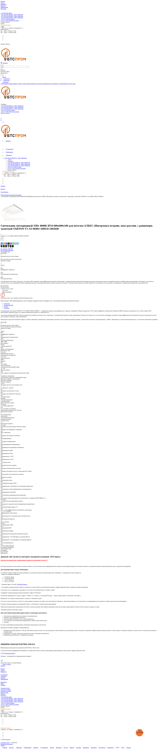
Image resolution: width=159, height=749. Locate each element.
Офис (2, 683)
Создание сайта (5, 742)
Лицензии (3, 676)
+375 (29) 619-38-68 (12, 17)
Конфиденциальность (7, 744)
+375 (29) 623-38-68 (12, 16)
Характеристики (8, 305)
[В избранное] (2, 238)
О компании (4, 674)
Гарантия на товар (6, 691)
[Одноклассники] (4, 244)
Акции (3, 670)
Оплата (6, 306)
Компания (3, 671)
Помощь (3, 685)
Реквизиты (4, 682)
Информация (4, 679)
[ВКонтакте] (2, 244)
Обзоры (3, 694)
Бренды (3, 668)
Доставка (6, 308)
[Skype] (16, 244)
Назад (10, 159)
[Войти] (1, 117)
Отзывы (3, 677)
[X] (9, 244)
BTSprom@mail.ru (6, 25)
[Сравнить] (2, 240)
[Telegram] (18, 244)
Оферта (3, 745)
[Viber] (11, 244)
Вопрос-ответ (4, 692)
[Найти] (2, 75)
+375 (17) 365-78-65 (10, 20)
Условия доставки (6, 689)
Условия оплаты (5, 688)
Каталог (3, 666)
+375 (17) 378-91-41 (8, 19)
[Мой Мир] (6, 244)
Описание (7, 303)
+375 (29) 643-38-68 (6, 13)
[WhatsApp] (13, 244)
